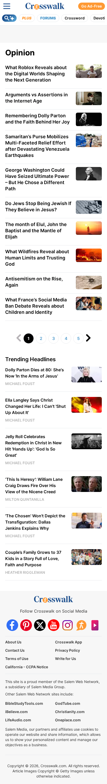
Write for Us (65, 658)
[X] (40, 625)
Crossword (75, 18)
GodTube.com (67, 703)
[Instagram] (67, 625)
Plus (26, 18)
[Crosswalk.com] (44, 6)
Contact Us (15, 650)
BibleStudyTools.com (24, 703)
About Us (13, 642)
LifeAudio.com (18, 720)
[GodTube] (95, 625)
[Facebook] (12, 625)
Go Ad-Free (91, 6)
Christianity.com (70, 711)
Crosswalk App (68, 642)
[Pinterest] (26, 625)
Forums (48, 18)
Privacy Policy (67, 650)
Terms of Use (16, 658)
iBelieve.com (16, 711)
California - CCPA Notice (26, 667)
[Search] (9, 18)
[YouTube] (53, 625)
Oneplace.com (68, 720)
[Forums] (81, 625)
